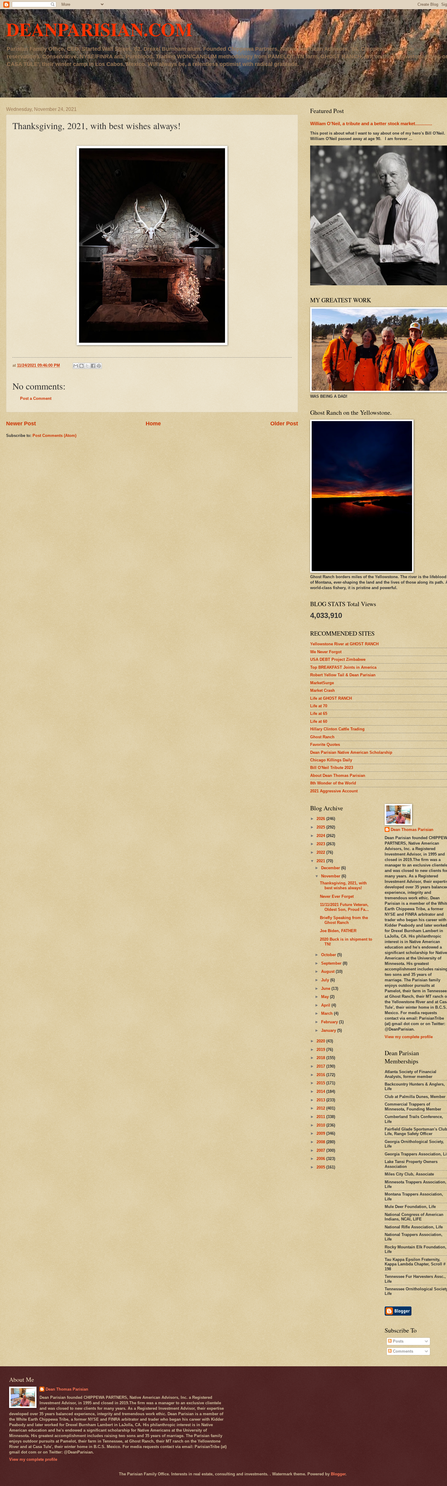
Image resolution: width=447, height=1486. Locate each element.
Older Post (284, 423)
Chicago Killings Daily (331, 760)
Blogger (338, 1474)
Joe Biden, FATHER (338, 930)
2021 (321, 861)
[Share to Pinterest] (99, 366)
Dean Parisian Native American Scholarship (351, 752)
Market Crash (322, 690)
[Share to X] (87, 366)
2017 (321, 1066)
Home (153, 423)
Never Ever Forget (337, 896)
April (326, 1005)
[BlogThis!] (81, 366)
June (326, 988)
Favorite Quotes (325, 744)
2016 (321, 1074)
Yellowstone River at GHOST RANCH (344, 644)
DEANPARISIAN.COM (99, 29)
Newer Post (21, 423)
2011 (321, 1116)
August (328, 971)
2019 (321, 1049)
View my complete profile (409, 1037)
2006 (321, 1158)
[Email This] (76, 366)
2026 (321, 818)
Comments (402, 1351)
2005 (321, 1167)
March (327, 1013)
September (332, 963)
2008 (321, 1142)
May (325, 996)
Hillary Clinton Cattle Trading (337, 729)
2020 (321, 1041)
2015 (321, 1083)
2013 (321, 1100)
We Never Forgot (325, 652)
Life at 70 (318, 706)
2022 (321, 852)
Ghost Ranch (322, 737)
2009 (321, 1133)
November (331, 876)
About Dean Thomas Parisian (337, 775)
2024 (321, 835)
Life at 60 (318, 721)
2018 (321, 1057)
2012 (321, 1108)
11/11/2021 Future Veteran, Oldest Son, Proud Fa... (344, 906)
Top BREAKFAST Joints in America (343, 667)
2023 (321, 844)
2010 (321, 1125)
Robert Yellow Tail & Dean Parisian (343, 675)
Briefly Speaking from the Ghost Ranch (344, 920)
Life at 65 (318, 713)
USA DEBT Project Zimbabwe (338, 659)
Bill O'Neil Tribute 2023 (331, 767)
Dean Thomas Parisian (412, 829)
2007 (321, 1150)
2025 (321, 827)
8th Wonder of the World (333, 783)
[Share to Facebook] (93, 366)
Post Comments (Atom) (54, 435)
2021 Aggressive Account (334, 791)
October (329, 954)
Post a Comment (35, 398)
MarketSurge (322, 683)
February (330, 1022)
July (325, 980)
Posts (398, 1341)
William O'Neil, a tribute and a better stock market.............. (371, 123)
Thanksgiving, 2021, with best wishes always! (343, 885)
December (331, 868)
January (329, 1030)
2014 (321, 1091)
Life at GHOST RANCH (331, 698)
